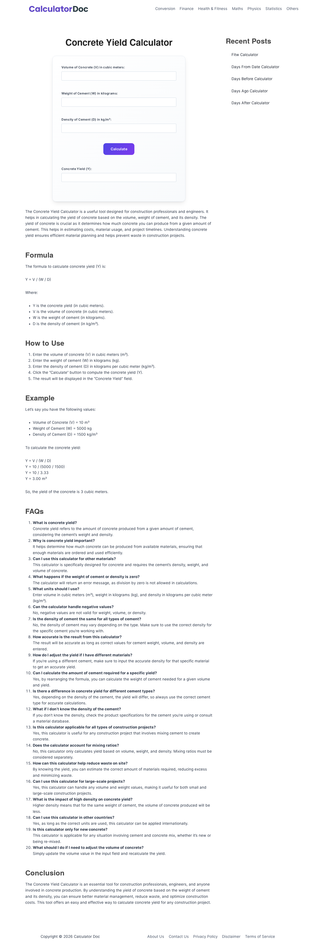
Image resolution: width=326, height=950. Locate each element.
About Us (155, 936)
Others (293, 8)
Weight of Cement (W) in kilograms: (89, 93)
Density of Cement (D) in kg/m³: (86, 119)
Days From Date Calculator (255, 67)
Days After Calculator (250, 103)
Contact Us (179, 936)
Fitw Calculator (245, 54)
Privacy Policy (205, 936)
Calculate (119, 149)
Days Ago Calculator (250, 91)
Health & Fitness (212, 8)
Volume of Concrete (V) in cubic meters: (93, 67)
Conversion (165, 8)
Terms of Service (260, 936)
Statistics (273, 8)
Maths (237, 8)
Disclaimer (231, 936)
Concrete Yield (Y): (76, 169)
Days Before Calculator (252, 79)
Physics (254, 8)
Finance (187, 8)
